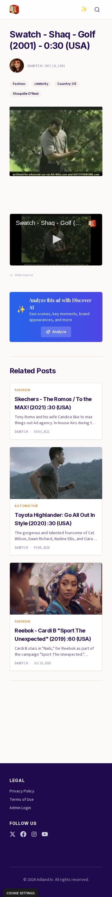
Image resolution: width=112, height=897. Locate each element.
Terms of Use (22, 800)
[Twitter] (13, 834)
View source (24, 275)
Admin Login (20, 808)
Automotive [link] (26, 506)
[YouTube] (45, 834)
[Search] (97, 9)
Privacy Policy (22, 791)
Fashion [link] (22, 390)
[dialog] (20, 892)
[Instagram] (34, 834)
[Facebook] (23, 834)
